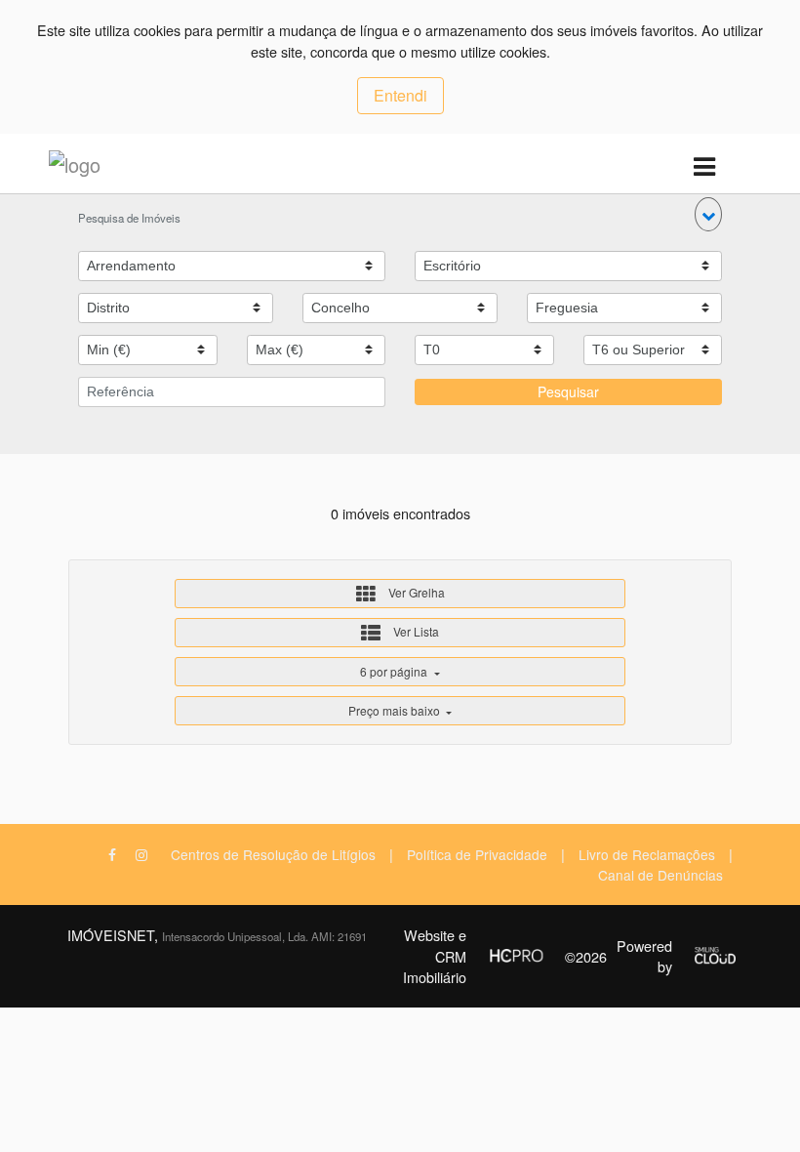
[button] (708, 214)
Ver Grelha (415, 592)
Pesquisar (568, 391)
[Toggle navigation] (704, 167)
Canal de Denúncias (660, 875)
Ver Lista (414, 631)
